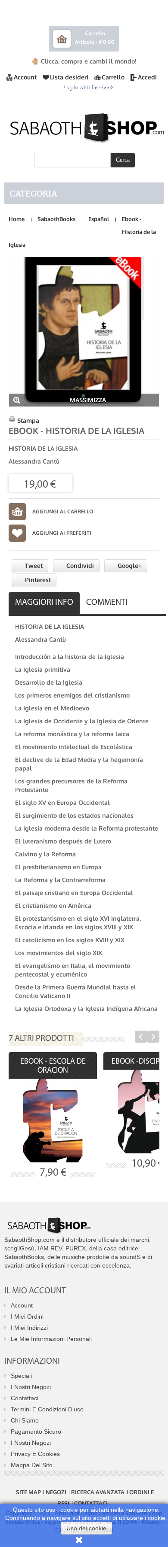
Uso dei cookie (86, 1528)
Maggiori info (44, 602)
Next (153, 1037)
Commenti (107, 602)
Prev (141, 1037)
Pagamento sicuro (36, 1431)
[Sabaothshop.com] (84, 126)
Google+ (129, 565)
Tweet (33, 565)
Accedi (147, 77)
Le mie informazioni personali (51, 1338)
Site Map (28, 1492)
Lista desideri (69, 77)
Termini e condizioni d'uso (47, 1409)
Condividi (79, 565)
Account (25, 77)
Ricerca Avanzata (97, 1492)
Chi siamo (25, 1420)
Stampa (28, 420)
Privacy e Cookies (35, 1453)
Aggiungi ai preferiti (61, 533)
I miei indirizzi (29, 1327)
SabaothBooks (56, 218)
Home (17, 218)
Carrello (113, 77)
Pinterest (37, 579)
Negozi (56, 1492)
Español (98, 218)
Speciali (21, 1375)
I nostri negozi (31, 1386)
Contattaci (24, 1398)
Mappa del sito (32, 1465)
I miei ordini (27, 1316)
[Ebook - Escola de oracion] (53, 1120)
